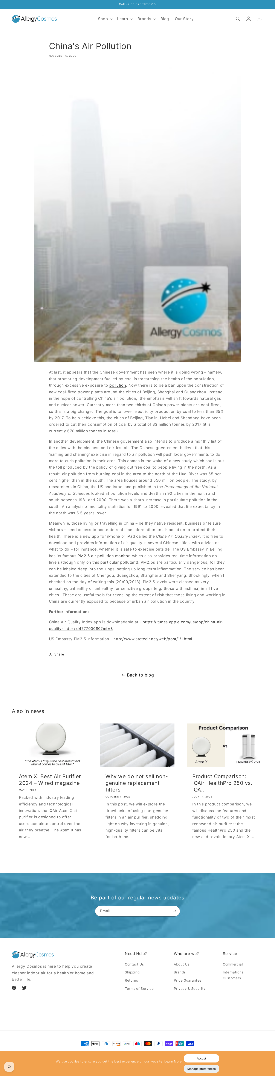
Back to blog (140, 675)
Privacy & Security (190, 989)
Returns (131, 980)
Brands (180, 972)
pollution (117, 385)
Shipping (132, 972)
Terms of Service (139, 989)
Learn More (173, 1061)
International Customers (234, 975)
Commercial (233, 964)
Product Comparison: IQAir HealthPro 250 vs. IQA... (222, 783)
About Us (181, 964)
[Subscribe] (175, 911)
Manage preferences (201, 1068)
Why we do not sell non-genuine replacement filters (136, 783)
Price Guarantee (188, 980)
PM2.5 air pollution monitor (104, 556)
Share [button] (59, 654)
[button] (105, 19)
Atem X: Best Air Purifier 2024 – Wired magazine (50, 779)
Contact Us (134, 964)
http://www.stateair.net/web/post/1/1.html (152, 639)
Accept (201, 1058)
